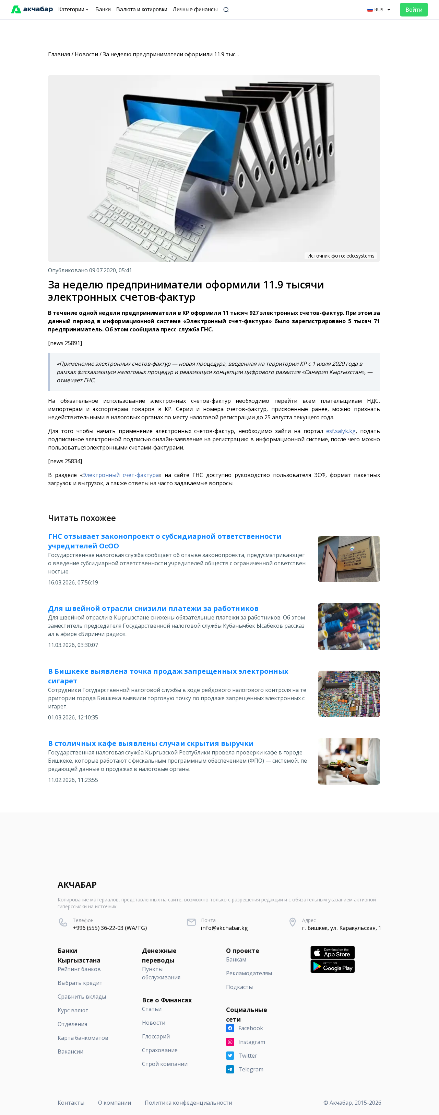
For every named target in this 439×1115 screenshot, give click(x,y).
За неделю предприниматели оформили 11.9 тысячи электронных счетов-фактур (213, 54)
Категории (71, 9)
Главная (59, 54)
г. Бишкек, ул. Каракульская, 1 (341, 928)
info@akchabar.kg (224, 928)
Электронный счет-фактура (121, 475)
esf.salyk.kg (341, 431)
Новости (86, 54)
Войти (414, 9)
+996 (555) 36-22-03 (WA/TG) (110, 928)
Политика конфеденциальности (188, 1102)
